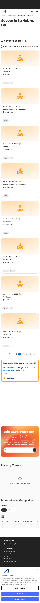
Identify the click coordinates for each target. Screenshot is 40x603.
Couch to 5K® (8, 554)
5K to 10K (6, 556)
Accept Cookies (20, 599)
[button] (20, 46)
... (26, 354)
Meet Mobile (7, 559)
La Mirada (7, 522)
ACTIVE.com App (9, 551)
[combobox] (8, 46)
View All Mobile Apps (10, 561)
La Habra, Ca (12, 15)
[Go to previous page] (5, 354)
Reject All (20, 594)
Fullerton (17, 522)
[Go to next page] (34, 354)
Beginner (12, 510)
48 (30, 354)
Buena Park (28, 522)
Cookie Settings (20, 588)
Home (3, 15)
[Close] (37, 569)
